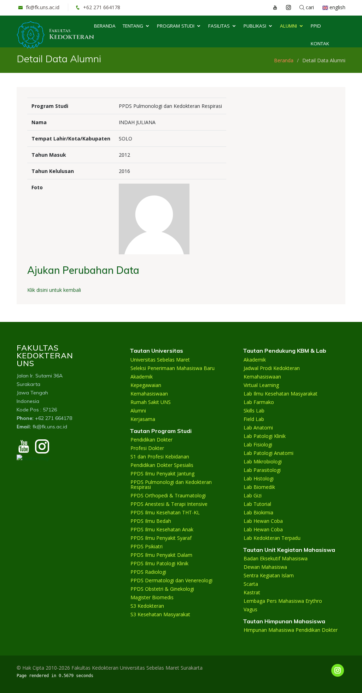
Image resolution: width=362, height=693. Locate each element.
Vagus (250, 609)
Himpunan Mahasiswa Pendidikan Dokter (291, 630)
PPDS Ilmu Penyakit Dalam (161, 555)
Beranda (105, 26)
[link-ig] (337, 670)
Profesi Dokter (147, 448)
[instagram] (42, 449)
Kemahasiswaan (149, 393)
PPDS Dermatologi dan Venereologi (171, 580)
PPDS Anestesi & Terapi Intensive (169, 504)
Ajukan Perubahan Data (83, 270)
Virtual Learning (261, 385)
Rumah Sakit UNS (150, 402)
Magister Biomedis (152, 597)
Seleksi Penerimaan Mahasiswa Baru (172, 368)
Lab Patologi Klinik (265, 436)
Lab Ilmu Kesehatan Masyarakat (280, 393)
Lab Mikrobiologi (263, 461)
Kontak (320, 43)
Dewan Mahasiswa (265, 567)
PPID (316, 26)
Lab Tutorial (257, 504)
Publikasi (255, 26)
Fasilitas (219, 26)
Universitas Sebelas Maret (160, 359)
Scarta (251, 584)
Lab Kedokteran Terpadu (272, 538)
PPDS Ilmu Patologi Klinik (159, 563)
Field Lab (254, 419)
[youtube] (24, 449)
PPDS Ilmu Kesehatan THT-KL (165, 512)
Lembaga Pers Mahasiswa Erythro (283, 601)
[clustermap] (33, 457)
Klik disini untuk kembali (54, 290)
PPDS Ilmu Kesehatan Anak (161, 529)
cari (309, 7)
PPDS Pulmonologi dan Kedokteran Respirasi (171, 485)
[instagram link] (285, 7)
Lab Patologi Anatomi (268, 453)
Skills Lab (254, 410)
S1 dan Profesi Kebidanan (159, 456)
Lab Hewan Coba (263, 521)
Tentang (133, 26)
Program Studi (175, 26)
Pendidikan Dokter (151, 439)
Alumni (288, 26)
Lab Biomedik (259, 487)
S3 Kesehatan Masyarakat (160, 614)
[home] (55, 34)
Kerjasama (142, 419)
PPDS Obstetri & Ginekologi (162, 589)
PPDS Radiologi (148, 572)
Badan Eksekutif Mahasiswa (276, 558)
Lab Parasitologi (262, 470)
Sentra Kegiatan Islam (269, 575)
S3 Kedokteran (147, 606)
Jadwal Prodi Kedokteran (272, 368)
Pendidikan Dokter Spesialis (161, 465)
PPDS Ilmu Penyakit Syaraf (161, 538)
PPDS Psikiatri (146, 546)
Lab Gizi (253, 495)
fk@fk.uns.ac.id (41, 7)
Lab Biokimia (258, 512)
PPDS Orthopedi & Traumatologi (168, 495)
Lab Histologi (259, 478)
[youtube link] (271, 7)
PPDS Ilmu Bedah (150, 521)
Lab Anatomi (258, 427)
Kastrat (252, 592)
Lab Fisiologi (258, 444)
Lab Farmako (259, 402)
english (336, 7)
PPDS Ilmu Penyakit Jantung (162, 473)
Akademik (141, 376)
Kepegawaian (145, 385)
